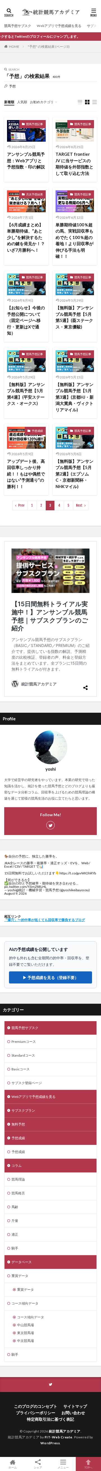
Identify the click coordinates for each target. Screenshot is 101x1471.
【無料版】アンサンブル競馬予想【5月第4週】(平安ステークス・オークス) (26, 394)
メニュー (63, 1467)
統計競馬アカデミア (65, 1431)
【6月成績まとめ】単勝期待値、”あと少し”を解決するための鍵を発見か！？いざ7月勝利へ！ (26, 237)
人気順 (22, 102)
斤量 (15, 1221)
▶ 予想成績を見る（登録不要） (51, 977)
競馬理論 (18, 1179)
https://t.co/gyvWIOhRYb (77, 873)
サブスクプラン (23, 1110)
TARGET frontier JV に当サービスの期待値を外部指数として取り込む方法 (74, 164)
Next (79, 505)
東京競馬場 (25, 1333)
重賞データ (20, 1276)
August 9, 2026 (15, 893)
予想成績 (37, 430)
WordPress (50, 1443)
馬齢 (15, 1207)
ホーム (12, 1467)
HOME (14, 46)
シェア (38, 1467)
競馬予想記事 (34, 124)
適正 (15, 1234)
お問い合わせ (73, 1412)
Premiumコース (24, 1041)
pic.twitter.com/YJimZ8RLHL (25, 887)
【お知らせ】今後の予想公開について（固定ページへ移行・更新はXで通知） (26, 320)
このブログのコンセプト (35, 1406)
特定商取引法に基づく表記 (50, 1419)
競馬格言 (18, 1193)
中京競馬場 (25, 1341)
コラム (17, 1165)
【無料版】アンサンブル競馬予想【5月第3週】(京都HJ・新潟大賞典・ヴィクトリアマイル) (75, 397)
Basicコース (21, 1069)
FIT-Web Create (58, 1437)
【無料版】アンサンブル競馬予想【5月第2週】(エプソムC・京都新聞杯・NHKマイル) (74, 474)
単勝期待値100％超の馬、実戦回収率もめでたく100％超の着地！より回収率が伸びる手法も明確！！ (74, 240)
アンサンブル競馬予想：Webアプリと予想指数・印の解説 (26, 160)
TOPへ (88, 1467)
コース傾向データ (25, 1303)
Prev (21, 505)
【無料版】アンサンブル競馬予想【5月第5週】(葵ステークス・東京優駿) (74, 317)
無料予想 (18, 1124)
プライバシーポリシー (35, 1412)
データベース (22, 1262)
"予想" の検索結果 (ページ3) (49, 46)
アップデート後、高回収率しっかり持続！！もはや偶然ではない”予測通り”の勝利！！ (26, 474)
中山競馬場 (25, 1325)
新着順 (9, 102)
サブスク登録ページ (27, 1083)
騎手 (15, 1248)
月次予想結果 (34, 194)
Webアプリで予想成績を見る (59, 26)
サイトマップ (75, 1406)
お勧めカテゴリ (42, 102)
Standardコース (23, 1055)
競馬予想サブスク (17, 26)
